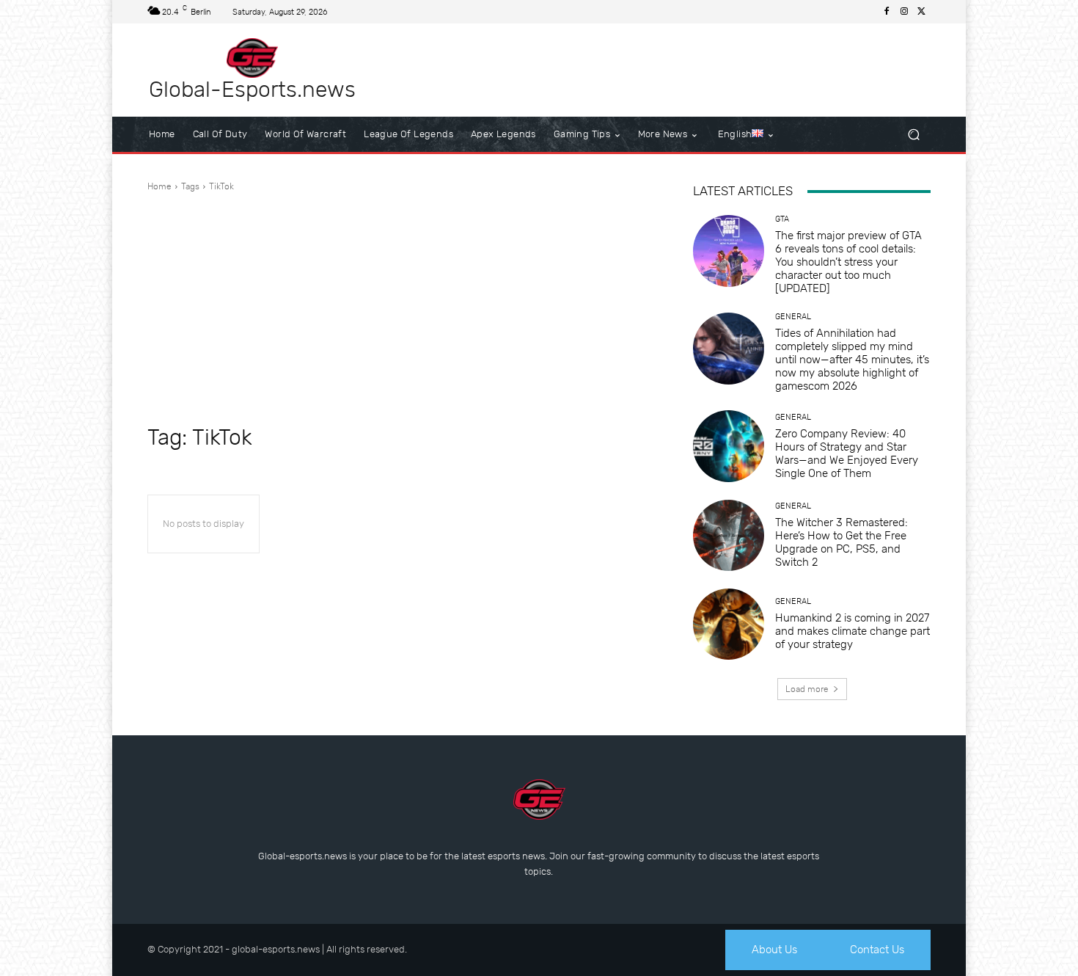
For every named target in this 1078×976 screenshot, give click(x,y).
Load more (807, 689)
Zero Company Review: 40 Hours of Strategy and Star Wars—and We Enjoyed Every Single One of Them (846, 453)
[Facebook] (886, 12)
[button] (913, 134)
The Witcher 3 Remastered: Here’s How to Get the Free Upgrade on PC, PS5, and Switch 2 (841, 542)
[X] (922, 12)
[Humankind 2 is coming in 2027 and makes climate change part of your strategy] (728, 624)
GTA (782, 219)
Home (159, 186)
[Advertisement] (402, 306)
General (793, 317)
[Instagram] (904, 12)
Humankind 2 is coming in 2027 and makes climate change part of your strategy (852, 631)
